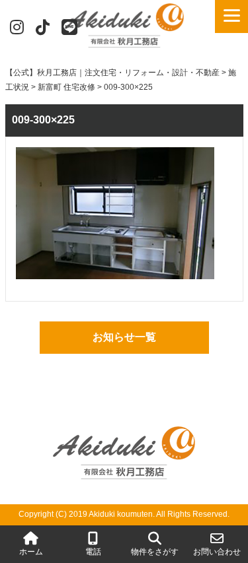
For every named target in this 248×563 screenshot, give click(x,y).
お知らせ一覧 (124, 337)
